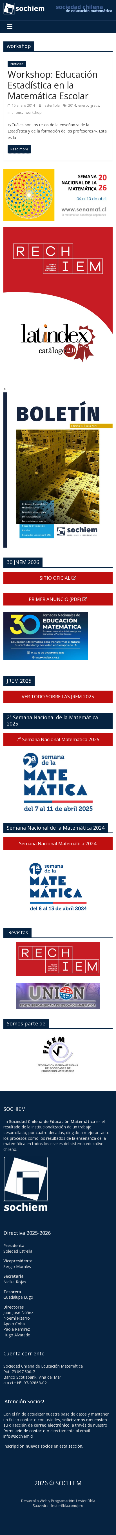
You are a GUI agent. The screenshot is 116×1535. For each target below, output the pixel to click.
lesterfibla (52, 105)
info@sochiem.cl (18, 1436)
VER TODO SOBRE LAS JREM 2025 (58, 696)
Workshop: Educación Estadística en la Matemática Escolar (53, 85)
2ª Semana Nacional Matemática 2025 (58, 739)
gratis (94, 105)
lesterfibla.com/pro (67, 1505)
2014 (72, 105)
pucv (19, 112)
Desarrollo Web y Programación (47, 1500)
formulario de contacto (24, 1430)
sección (75, 1446)
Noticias (16, 64)
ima (11, 112)
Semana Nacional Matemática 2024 (58, 843)
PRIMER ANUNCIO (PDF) (55, 599)
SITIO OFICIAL (56, 578)
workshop (34, 112)
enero (83, 105)
